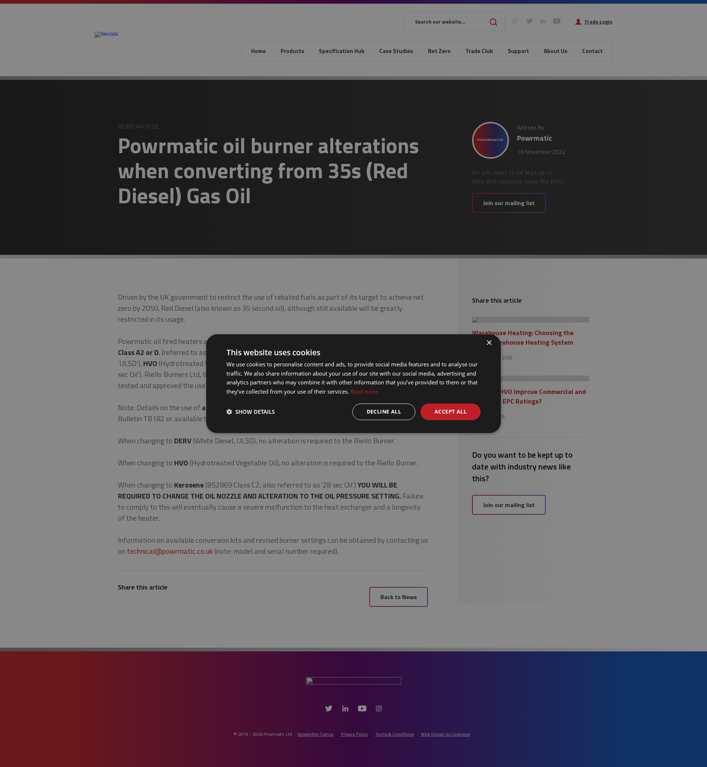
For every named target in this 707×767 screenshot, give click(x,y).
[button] (250, 411)
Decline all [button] (384, 411)
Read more (364, 391)
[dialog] (353, 383)
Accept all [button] (451, 411)
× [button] (489, 342)
